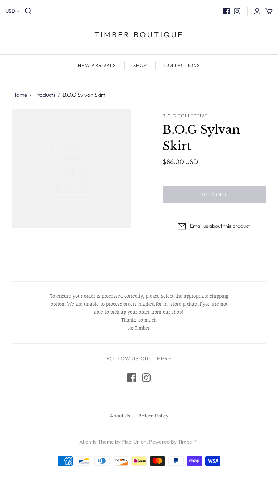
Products (44, 94)
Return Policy (153, 415)
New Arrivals (96, 65)
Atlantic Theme (96, 441)
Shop (140, 65)
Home (19, 94)
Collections (182, 65)
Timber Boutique (139, 34)
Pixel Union (134, 441)
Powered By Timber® (173, 441)
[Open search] (28, 11)
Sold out (214, 194)
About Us (120, 415)
